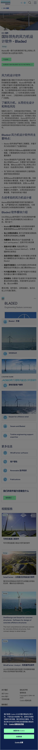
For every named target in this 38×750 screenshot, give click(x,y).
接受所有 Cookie (19, 731)
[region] (19, 728)
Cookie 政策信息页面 (16, 724)
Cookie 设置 (19, 742)
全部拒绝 (19, 736)
